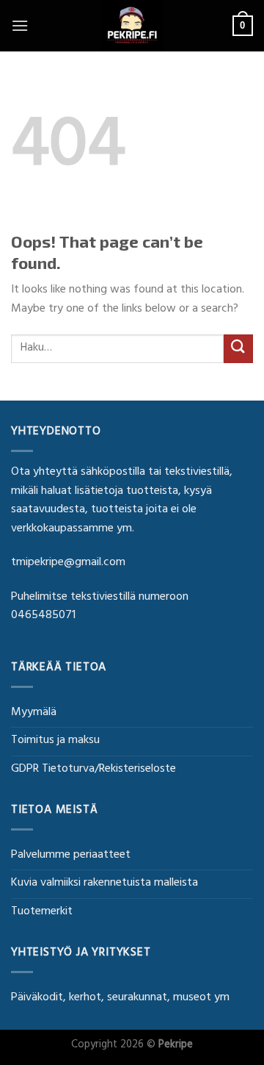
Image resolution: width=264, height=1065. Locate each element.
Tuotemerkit (42, 912)
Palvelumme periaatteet (71, 856)
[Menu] (20, 25)
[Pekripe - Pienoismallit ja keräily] (132, 25)
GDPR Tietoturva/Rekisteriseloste (93, 770)
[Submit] (238, 348)
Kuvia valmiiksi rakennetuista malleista (104, 883)
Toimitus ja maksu (55, 741)
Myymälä (33, 713)
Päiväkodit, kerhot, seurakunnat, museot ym (120, 998)
